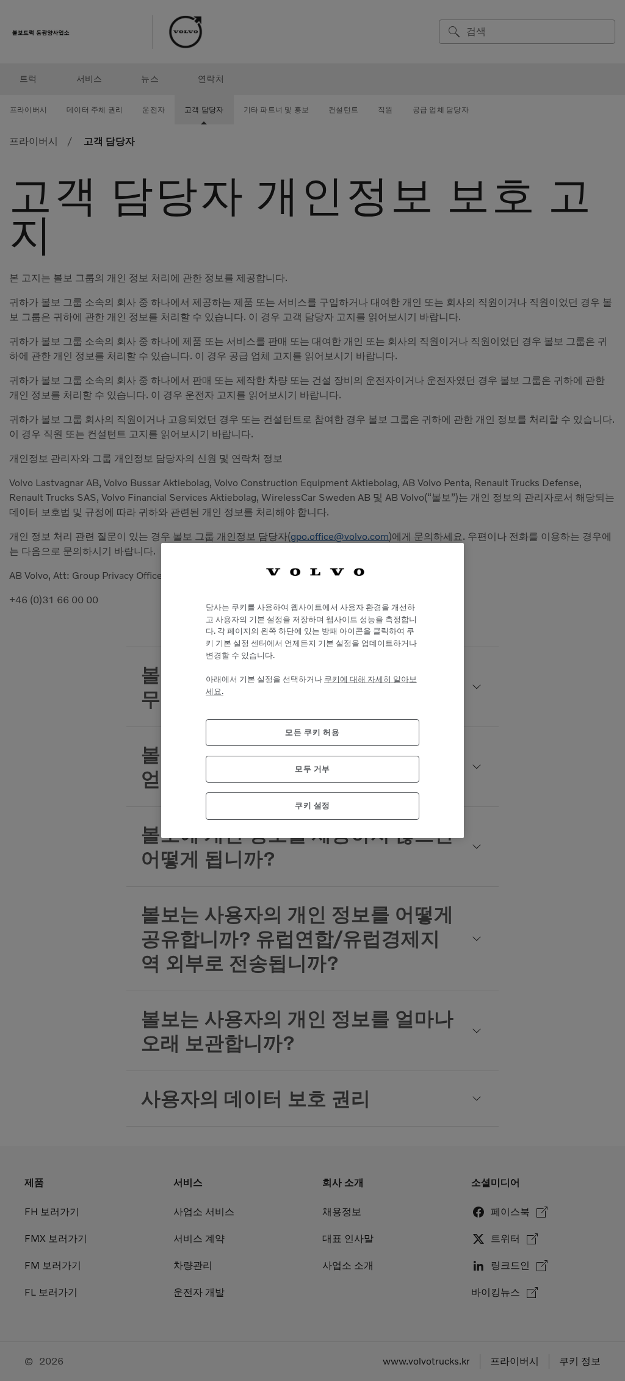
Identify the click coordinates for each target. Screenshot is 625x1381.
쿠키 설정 (312, 805)
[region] (312, 690)
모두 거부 (312, 768)
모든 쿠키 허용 (312, 732)
